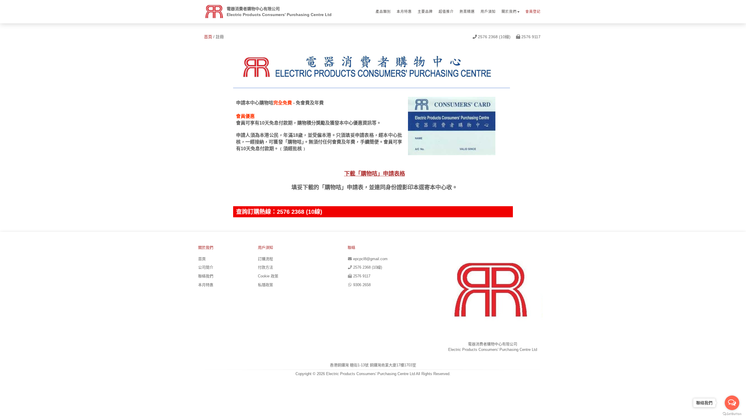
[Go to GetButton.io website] (732, 414)
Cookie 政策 (268, 276)
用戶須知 (488, 12)
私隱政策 (265, 285)
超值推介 (446, 12)
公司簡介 (205, 267)
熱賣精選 (467, 12)
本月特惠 (404, 12)
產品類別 (383, 12)
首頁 (208, 36)
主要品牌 (425, 12)
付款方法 (265, 267)
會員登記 (533, 12)
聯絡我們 (205, 276)
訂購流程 (265, 259)
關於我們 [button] (509, 12)
